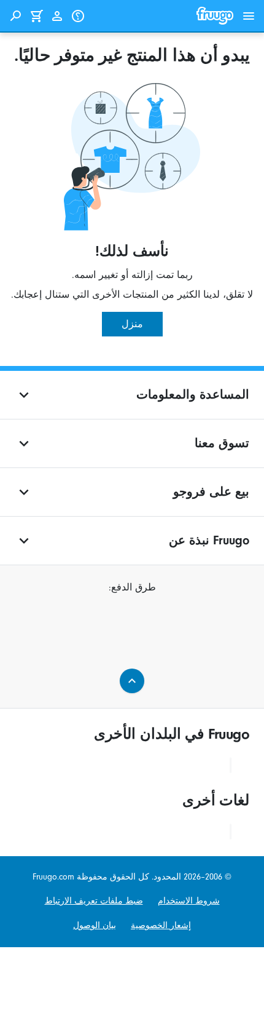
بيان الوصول (94, 925)
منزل (132, 324)
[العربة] (36, 16)
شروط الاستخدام (189, 901)
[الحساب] (57, 16)
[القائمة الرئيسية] (248, 16)
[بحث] (15, 16)
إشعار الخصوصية (161, 925)
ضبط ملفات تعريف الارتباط (94, 901)
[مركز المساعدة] (78, 16)
